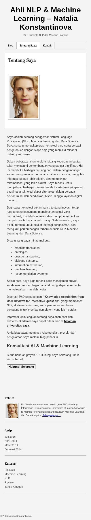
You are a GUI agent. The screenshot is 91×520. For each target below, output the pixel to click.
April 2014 (11, 441)
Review (9, 482)
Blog (10, 45)
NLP (7, 478)
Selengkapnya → (51, 415)
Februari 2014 (13, 449)
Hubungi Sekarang (21, 366)
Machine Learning (16, 474)
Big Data (10, 470)
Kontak (47, 45)
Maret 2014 (11, 445)
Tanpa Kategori (14, 486)
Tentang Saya (28, 45)
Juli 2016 (10, 436)
